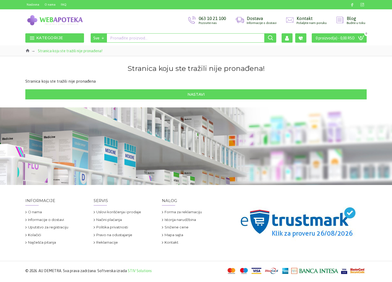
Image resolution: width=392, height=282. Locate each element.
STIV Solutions (140, 271)
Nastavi (196, 94)
